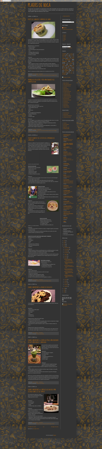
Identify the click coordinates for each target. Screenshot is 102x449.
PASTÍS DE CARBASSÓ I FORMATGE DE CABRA (39, 19)
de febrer (66, 284)
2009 (64, 290)
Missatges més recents (32, 426)
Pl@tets (64, 221)
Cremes (38, 383)
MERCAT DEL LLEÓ (66, 127)
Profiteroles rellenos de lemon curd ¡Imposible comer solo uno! (68, 159)
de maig (66, 279)
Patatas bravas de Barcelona (68, 213)
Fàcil (50, 75)
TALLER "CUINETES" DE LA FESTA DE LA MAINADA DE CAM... (69, 266)
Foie (66, 63)
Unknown (34, 279)
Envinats (64, 175)
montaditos (66, 66)
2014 (64, 240)
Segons (66, 71)
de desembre (67, 247)
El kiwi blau (65, 167)
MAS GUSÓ (65, 125)
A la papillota (71, 53)
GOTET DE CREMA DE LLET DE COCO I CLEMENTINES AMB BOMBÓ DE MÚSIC (68, 208)
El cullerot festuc (66, 163)
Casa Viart (65, 87)
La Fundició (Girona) (66, 94)
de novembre (67, 249)
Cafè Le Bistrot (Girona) (67, 84)
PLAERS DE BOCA (39, 5)
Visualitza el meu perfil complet (67, 29)
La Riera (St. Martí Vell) (67, 97)
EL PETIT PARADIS (66, 124)
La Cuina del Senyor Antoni (67, 196)
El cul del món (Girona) (67, 91)
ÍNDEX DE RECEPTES (66, 16)
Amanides (38, 130)
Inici (43, 426)
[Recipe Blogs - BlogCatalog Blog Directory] (68, 305)
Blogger (54, 435)
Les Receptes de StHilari (67, 206)
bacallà (71, 54)
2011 (64, 246)
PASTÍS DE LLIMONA (66, 164)
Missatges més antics (54, 426)
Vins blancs (71, 73)
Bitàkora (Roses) (66, 83)
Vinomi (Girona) (66, 105)
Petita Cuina (65, 217)
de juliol (66, 256)
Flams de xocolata (66, 168)
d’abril (66, 281)
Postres (64, 39)
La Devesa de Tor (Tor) (67, 117)
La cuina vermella (66, 201)
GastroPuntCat (65, 185)
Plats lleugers (30, 131)
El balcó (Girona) (66, 90)
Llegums (63, 65)
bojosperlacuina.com (66, 134)
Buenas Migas (65, 138)
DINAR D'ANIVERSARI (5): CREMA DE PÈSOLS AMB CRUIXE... (68, 272)
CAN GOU (65, 123)
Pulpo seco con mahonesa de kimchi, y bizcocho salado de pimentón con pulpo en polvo (68, 182)
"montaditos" (64, 53)
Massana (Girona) (66, 98)
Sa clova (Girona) (66, 102)
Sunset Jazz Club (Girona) (67, 115)
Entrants (47, 75)
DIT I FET (64, 157)
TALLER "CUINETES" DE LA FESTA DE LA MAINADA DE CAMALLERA (41, 139)
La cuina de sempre (66, 190)
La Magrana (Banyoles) (67, 95)
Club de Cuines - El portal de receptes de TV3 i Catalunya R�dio (68, 144)
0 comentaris (39, 129)
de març (66, 282)
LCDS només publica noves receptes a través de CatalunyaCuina (67, 192)
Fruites (63, 64)
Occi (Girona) (65, 101)
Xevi (33, 129)
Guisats (70, 64)
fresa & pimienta (66, 179)
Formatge (52, 75)
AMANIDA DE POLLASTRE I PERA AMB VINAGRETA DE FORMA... (69, 263)
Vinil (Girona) (65, 104)
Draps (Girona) (65, 88)
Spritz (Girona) (65, 114)
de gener (66, 286)
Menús (73, 65)
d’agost (66, 254)
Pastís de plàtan (66, 135)
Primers (55, 75)
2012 (64, 244)
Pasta (73, 66)
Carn (41, 130)
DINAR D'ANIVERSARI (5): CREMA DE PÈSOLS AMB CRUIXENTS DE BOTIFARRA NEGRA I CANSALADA (43, 341)
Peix (64, 67)
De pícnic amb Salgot (66, 172)
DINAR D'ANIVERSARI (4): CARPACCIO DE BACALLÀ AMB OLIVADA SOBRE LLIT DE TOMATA (42, 390)
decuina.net (65, 151)
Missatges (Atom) (36, 428)
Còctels (63, 57)
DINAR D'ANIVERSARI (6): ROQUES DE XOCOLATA (40, 287)
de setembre (67, 252)
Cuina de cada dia (39, 75)
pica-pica (70, 67)
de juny (66, 257)
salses (37, 131)
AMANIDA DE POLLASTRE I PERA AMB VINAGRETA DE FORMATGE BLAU (41, 80)
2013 (64, 242)
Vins (64, 40)
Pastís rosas (65, 218)
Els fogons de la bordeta (67, 171)
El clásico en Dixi (66, 214)
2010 (64, 288)
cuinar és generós (66, 147)
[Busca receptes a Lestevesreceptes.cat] (66, 77)
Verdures (29, 76)
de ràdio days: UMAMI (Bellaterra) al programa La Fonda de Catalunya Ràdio (67, 154)
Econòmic (44, 75)
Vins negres (64, 74)
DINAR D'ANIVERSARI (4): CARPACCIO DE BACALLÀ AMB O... (68, 276)
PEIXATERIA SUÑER (66, 128)
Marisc (68, 65)
